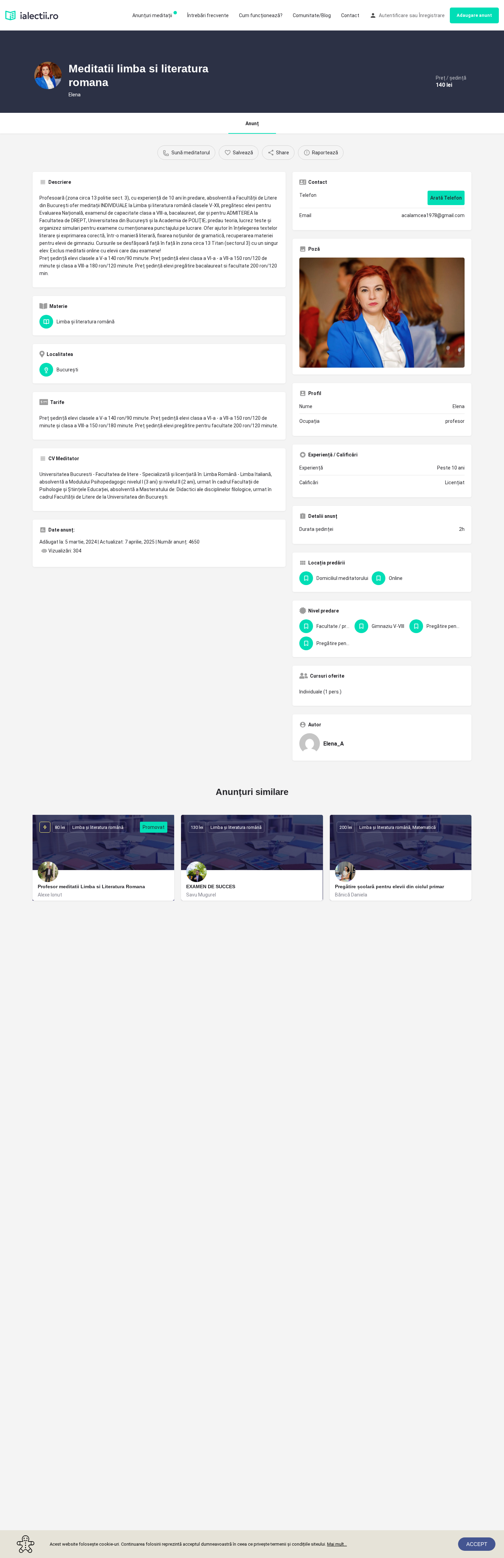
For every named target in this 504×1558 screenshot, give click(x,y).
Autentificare (393, 15)
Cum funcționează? (261, 15)
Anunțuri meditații (152, 15)
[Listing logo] (48, 75)
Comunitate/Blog (312, 15)
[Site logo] (32, 14)
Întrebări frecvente (208, 15)
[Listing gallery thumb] (382, 313)
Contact (350, 15)
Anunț (252, 123)
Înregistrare (432, 15)
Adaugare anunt (474, 15)
